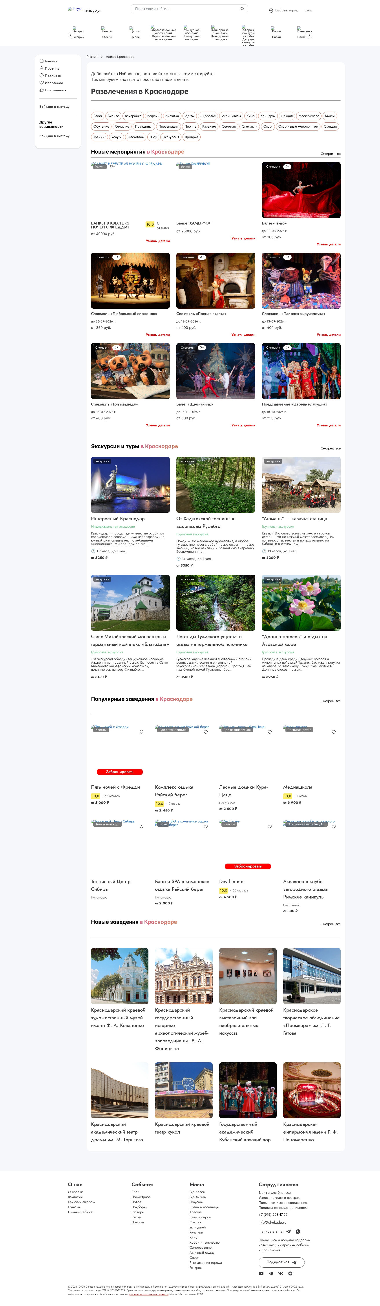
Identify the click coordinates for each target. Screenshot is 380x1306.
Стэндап (330, 126)
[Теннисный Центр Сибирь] (119, 848)
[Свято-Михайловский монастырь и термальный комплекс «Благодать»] (130, 603)
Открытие (122, 126)
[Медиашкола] (312, 753)
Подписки (53, 76)
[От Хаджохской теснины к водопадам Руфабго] (215, 485)
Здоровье (208, 116)
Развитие (209, 126)
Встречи (153, 116)
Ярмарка (191, 137)
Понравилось (55, 90)
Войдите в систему (54, 107)
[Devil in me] (248, 848)
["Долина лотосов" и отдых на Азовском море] (301, 603)
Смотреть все (331, 154)
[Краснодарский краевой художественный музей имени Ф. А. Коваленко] (119, 976)
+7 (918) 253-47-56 (273, 1214)
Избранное (54, 83)
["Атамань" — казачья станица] (301, 485)
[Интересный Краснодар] (130, 485)
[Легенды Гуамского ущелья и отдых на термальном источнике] (215, 603)
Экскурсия (171, 137)
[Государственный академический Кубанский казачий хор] (248, 1090)
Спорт (267, 126)
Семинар (229, 126)
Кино (251, 116)
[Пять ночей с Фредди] (119, 753)
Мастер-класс (309, 116)
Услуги (116, 137)
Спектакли (250, 126)
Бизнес (113, 116)
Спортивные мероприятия (298, 126)
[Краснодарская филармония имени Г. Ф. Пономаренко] (312, 1090)
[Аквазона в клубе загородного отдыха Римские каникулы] (312, 848)
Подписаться (278, 1262)
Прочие (190, 126)
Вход (308, 10)
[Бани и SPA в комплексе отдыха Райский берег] (183, 848)
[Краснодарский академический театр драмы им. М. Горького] (119, 1090)
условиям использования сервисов (148, 1294)
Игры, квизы (231, 116)
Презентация (169, 126)
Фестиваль (136, 137)
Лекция (287, 116)
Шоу (153, 137)
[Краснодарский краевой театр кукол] (183, 1090)
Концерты (268, 116)
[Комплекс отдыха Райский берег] (183, 753)
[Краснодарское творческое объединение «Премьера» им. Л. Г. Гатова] (312, 976)
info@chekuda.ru (272, 1222)
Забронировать (119, 772)
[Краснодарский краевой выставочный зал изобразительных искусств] (248, 976)
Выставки (172, 116)
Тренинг (99, 137)
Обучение (101, 126)
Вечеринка (133, 116)
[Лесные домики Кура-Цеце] (248, 753)
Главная (51, 61)
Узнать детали (158, 241)
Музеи (330, 116)
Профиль (52, 68)
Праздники (144, 126)
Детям (189, 116)
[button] (283, 10)
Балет (97, 116)
